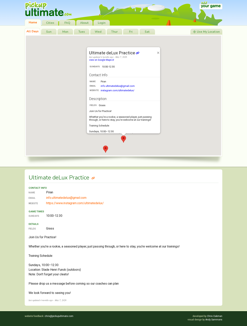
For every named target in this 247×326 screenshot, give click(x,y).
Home (33, 22)
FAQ (67, 23)
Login (102, 23)
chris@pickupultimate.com (59, 316)
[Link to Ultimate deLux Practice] (93, 177)
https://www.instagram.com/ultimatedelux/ (75, 203)
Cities (50, 23)
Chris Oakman (214, 316)
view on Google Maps (100, 60)
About (84, 23)
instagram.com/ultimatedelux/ (117, 90)
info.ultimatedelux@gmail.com (118, 85)
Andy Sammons (213, 319)
